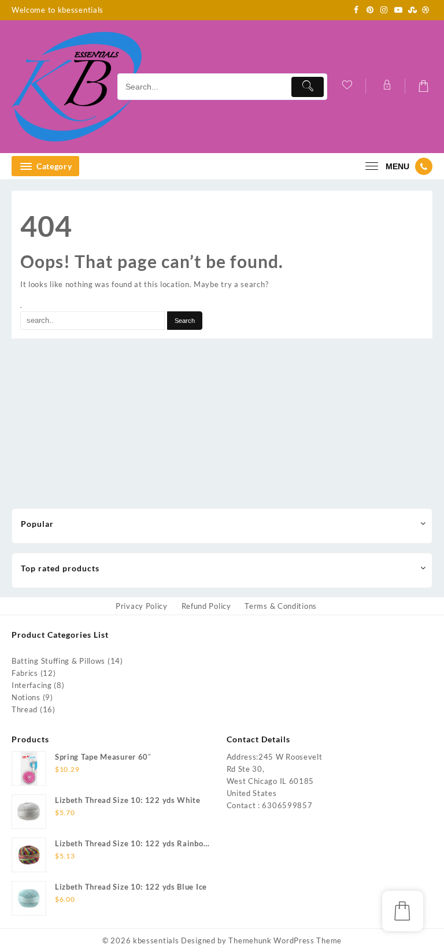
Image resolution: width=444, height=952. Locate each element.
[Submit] (307, 87)
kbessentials (156, 940)
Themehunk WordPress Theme (285, 940)
